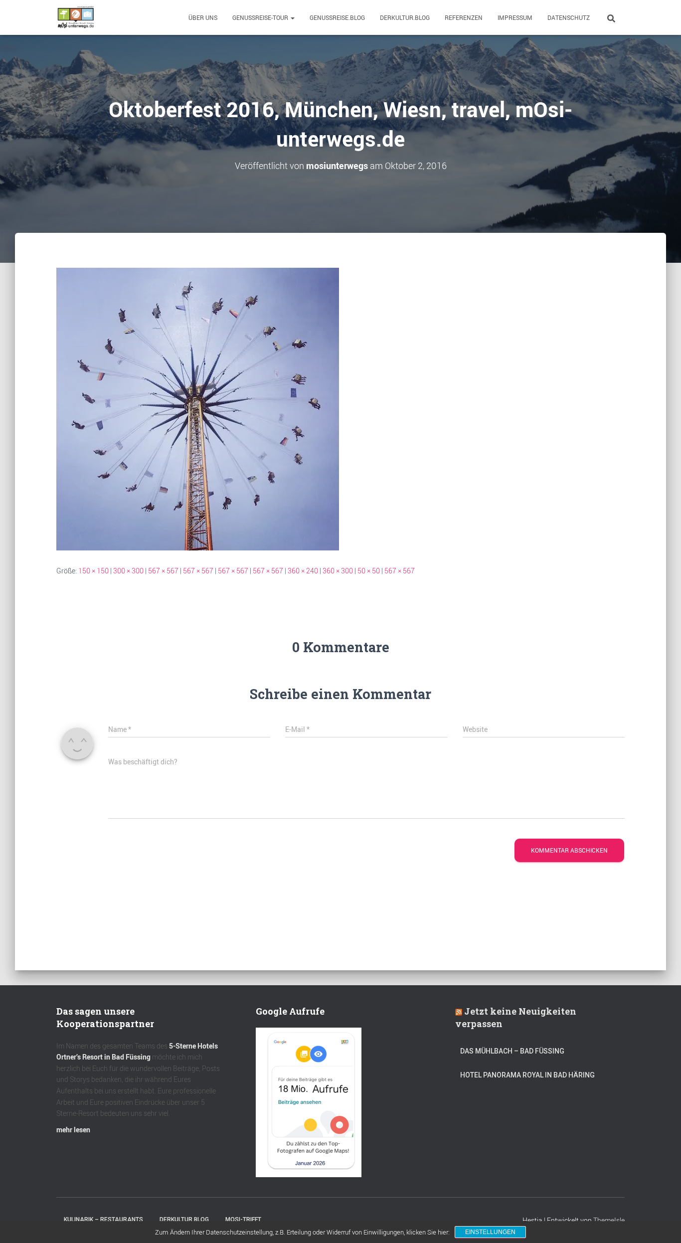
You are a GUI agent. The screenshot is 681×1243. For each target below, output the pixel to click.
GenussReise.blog (337, 17)
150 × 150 (93, 570)
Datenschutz (568, 17)
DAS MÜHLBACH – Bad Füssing (512, 1051)
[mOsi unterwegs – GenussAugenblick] (76, 17)
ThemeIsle (609, 1220)
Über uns (202, 17)
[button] (292, 17)
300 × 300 (128, 570)
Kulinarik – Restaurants (103, 1219)
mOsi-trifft (243, 1219)
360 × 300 (338, 570)
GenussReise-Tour (261, 17)
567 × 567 (163, 570)
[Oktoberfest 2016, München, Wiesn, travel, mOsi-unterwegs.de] (197, 408)
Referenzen (464, 17)
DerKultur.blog (405, 17)
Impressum (515, 17)
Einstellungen (490, 1232)
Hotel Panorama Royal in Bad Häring (527, 1075)
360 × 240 (303, 570)
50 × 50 (368, 570)
